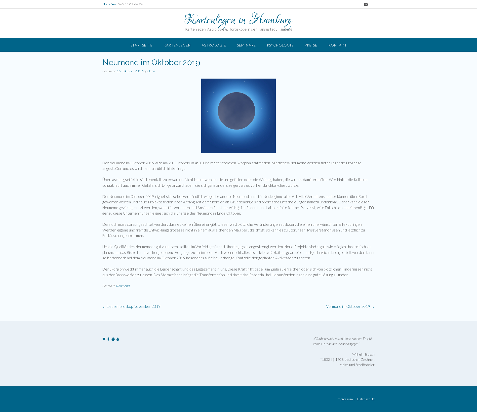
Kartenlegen (177, 45)
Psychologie (280, 45)
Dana (151, 71)
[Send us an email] (365, 4)
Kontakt (337, 45)
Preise (311, 45)
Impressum (345, 399)
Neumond (123, 286)
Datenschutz (366, 399)
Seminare (246, 45)
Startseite (141, 45)
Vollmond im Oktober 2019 (350, 306)
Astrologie (214, 45)
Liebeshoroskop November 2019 (131, 306)
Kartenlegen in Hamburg (238, 20)
